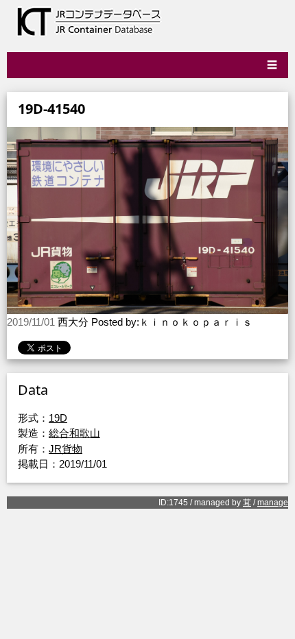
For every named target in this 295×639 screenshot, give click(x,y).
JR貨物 (65, 449)
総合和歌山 (74, 433)
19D (58, 418)
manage (272, 502)
